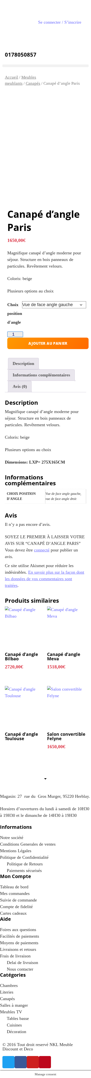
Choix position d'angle (14, 313)
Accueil (11, 77)
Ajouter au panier (47, 343)
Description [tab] (23, 363)
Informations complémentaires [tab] (41, 375)
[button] (45, 65)
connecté (42, 550)
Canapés (33, 83)
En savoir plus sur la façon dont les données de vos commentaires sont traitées (44, 579)
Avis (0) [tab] (20, 386)
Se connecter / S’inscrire (59, 22)
